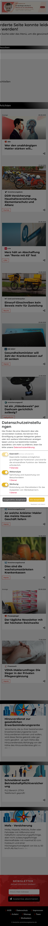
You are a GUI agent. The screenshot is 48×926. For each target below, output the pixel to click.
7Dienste (13, 468)
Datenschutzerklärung (24, 447)
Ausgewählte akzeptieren (14, 499)
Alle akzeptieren (37, 499)
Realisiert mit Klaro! (38, 504)
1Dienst (13, 480)
